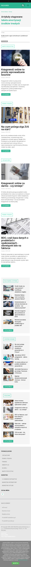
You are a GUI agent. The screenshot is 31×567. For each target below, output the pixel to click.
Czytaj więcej (5, 94)
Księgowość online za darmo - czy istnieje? (13, 184)
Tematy (10, 11)
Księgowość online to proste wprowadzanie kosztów (13, 72)
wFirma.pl (4, 507)
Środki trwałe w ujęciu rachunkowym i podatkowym (14, 35)
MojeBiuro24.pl (6, 514)
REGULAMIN (4, 535)
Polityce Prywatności (22, 560)
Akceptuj (15, 563)
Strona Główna (4, 11)
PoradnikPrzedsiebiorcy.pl (9, 517)
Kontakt (4, 533)
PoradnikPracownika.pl (8, 521)
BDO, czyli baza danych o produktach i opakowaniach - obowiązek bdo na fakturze (14, 243)
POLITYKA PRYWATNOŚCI (8, 536)
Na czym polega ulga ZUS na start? (15, 128)
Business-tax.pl (6, 510)
